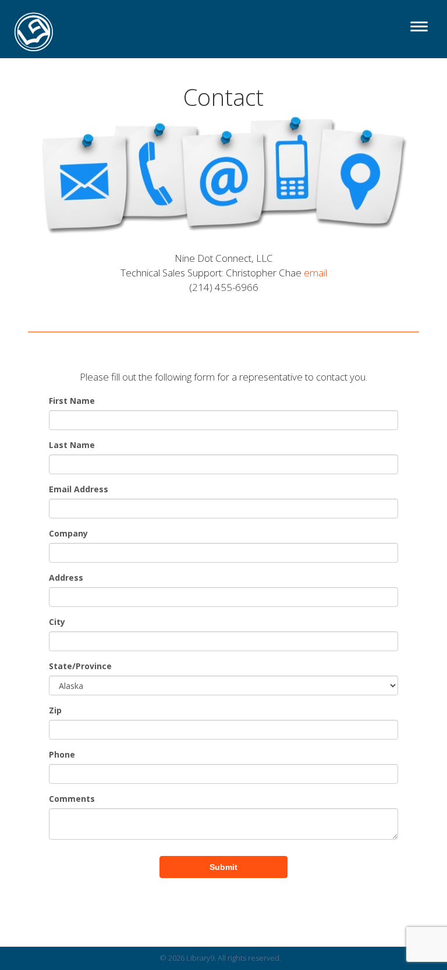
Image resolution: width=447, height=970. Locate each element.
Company (68, 533)
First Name (72, 400)
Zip (55, 710)
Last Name (72, 444)
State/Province (80, 665)
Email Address (78, 489)
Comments (72, 798)
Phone (62, 754)
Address (66, 577)
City (57, 621)
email (315, 272)
